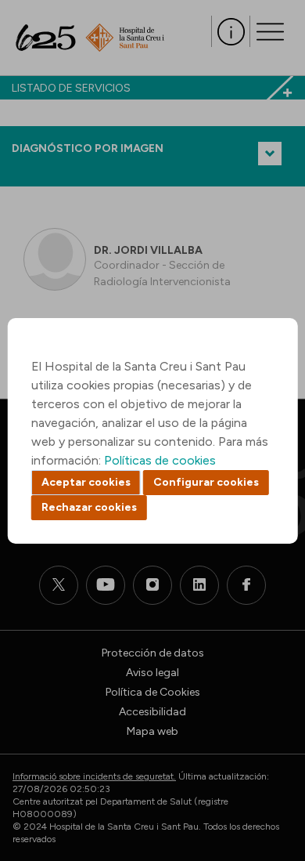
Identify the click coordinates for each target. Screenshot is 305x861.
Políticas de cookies (160, 460)
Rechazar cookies (89, 507)
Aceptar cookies (86, 482)
